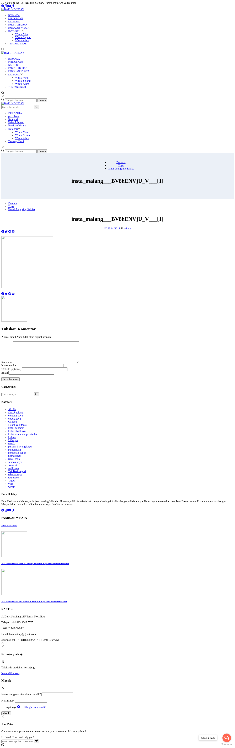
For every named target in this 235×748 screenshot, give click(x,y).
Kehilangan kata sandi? (33, 707)
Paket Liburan (17, 24)
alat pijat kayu (15, 412)
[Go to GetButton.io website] (226, 744)
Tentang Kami (17, 43)
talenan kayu (15, 474)
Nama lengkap (9, 365)
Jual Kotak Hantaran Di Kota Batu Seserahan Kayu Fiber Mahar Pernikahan (34, 601)
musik (11, 443)
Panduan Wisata (18, 28)
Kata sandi (7, 700)
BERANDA (14, 15)
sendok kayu (15, 462)
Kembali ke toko (10, 673)
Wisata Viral (21, 34)
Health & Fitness (17, 424)
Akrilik (12, 409)
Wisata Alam (22, 40)
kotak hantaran (16, 427)
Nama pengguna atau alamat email (21, 694)
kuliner (12, 437)
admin (127, 228)
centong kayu (15, 415)
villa (10, 483)
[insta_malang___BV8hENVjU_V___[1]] (13, 231)
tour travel (13, 477)
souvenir (13, 465)
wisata (11, 486)
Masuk (6, 713)
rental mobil (14, 458)
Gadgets (12, 421)
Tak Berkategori (17, 471)
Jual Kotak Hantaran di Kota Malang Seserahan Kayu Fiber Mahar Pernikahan (35, 564)
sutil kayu (13, 468)
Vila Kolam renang (9, 526)
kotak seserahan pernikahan (23, 434)
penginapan (14, 449)
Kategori (14, 21)
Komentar (6, 362)
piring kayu (14, 455)
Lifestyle (13, 440)
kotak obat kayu (17, 431)
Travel (11, 480)
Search (42, 100)
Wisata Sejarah (23, 37)
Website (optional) (11, 369)
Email (4, 372)
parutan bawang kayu (20, 446)
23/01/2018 (114, 228)
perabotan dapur (17, 452)
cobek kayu (14, 418)
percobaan (15, 18)
